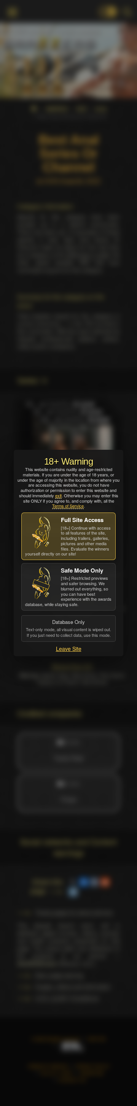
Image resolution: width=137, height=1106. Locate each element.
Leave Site (68, 648)
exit (58, 495)
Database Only (68, 628)
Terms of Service (68, 506)
